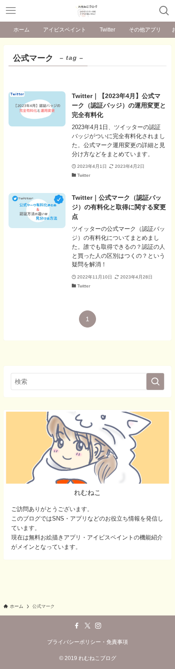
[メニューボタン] (11, 11)
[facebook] (77, 626)
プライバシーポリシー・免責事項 (87, 642)
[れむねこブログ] (87, 11)
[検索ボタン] (164, 11)
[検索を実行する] (155, 381)
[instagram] (98, 626)
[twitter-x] (87, 626)
